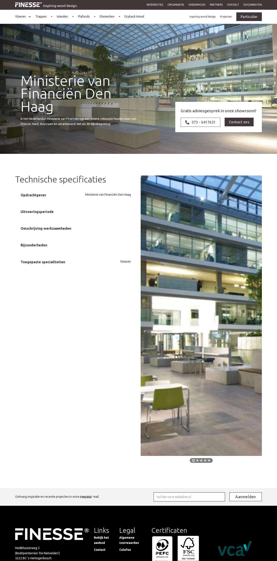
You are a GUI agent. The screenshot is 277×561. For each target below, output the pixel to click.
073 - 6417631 (204, 122)
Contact (233, 4)
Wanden (62, 16)
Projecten (226, 16)
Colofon (125, 549)
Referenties (155, 4)
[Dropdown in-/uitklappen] (29, 16)
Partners (216, 4)
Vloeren (20, 16)
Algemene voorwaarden (129, 540)
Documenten (252, 4)
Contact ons (239, 122)
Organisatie (175, 4)
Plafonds (84, 16)
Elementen (107, 16)
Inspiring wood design (203, 16)
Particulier (249, 17)
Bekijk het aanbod (101, 540)
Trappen (41, 16)
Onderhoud (196, 4)
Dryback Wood (134, 16)
